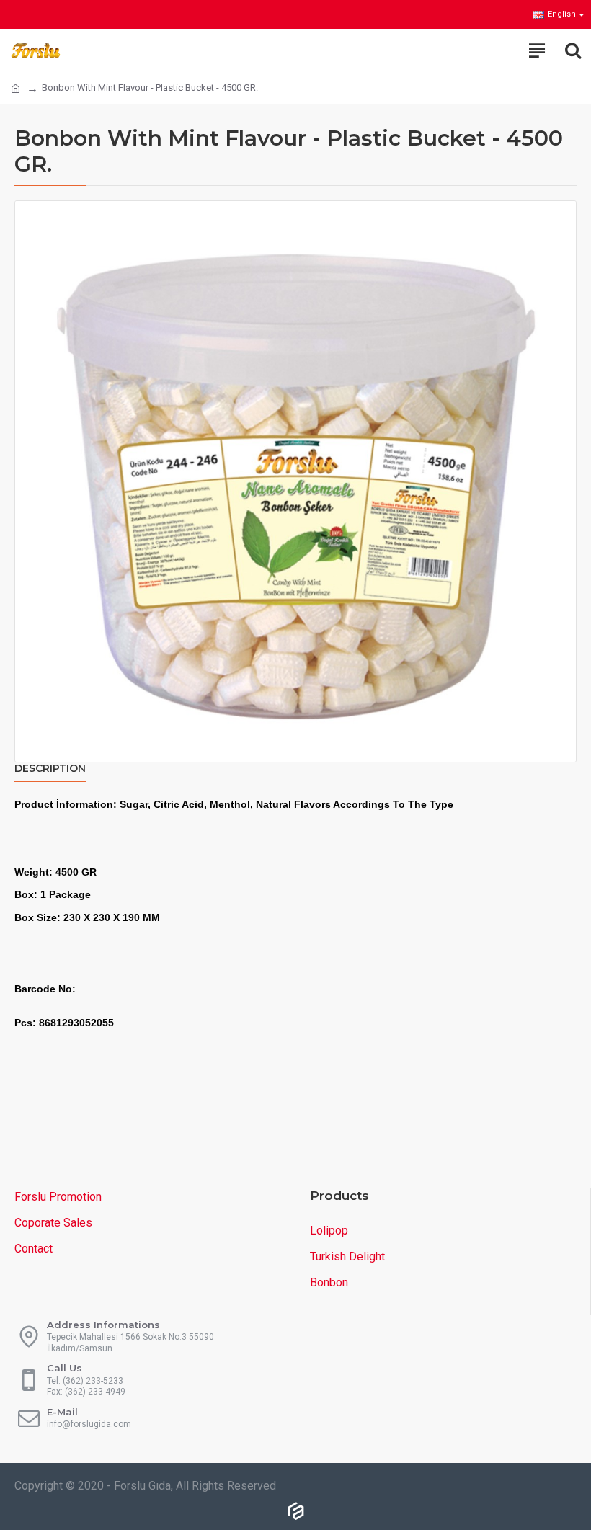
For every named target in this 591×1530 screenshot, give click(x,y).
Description (50, 768)
